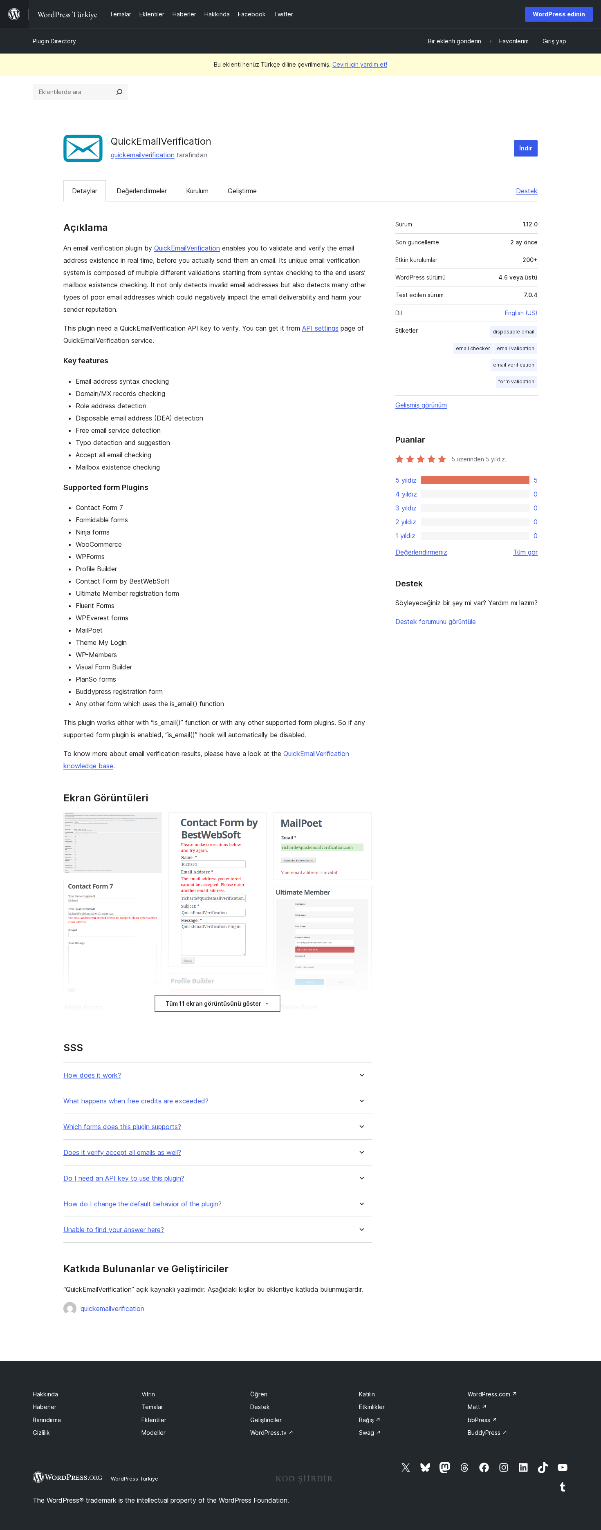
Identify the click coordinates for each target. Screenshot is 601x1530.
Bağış (370, 1419)
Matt (477, 1406)
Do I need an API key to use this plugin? (123, 1178)
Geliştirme (242, 191)
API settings (320, 328)
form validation (516, 381)
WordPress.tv (272, 1432)
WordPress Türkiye (134, 1478)
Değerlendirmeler (142, 191)
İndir (525, 148)
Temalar (152, 1406)
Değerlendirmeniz (421, 552)
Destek (527, 191)
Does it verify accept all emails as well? (122, 1152)
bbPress (482, 1419)
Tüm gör (525, 552)
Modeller (153, 1432)
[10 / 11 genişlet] (361, 1011)
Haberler (44, 1406)
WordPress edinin (559, 14)
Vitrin (148, 1394)
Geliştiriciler (266, 1419)
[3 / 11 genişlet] (151, 1012)
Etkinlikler (372, 1406)
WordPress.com (492, 1394)
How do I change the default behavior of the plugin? (142, 1204)
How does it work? (92, 1075)
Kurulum (197, 191)
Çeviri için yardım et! (359, 64)
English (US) (521, 312)
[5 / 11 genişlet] (255, 823)
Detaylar (84, 191)
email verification (513, 365)
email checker (473, 348)
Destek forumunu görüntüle (435, 621)
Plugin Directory (54, 41)
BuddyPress (487, 1432)
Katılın (367, 1394)
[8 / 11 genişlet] (361, 823)
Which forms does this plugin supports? (122, 1127)
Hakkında (45, 1394)
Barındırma (47, 1419)
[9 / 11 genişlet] (361, 897)
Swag (370, 1432)
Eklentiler (153, 1419)
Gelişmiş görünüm (421, 405)
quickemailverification (143, 155)
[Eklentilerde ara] (119, 92)
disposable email (513, 332)
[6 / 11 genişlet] (255, 984)
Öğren (258, 1394)
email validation (515, 348)
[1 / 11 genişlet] (151, 823)
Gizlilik (41, 1432)
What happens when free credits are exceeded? (136, 1101)
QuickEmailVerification (187, 248)
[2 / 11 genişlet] (151, 891)
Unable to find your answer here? (113, 1230)
